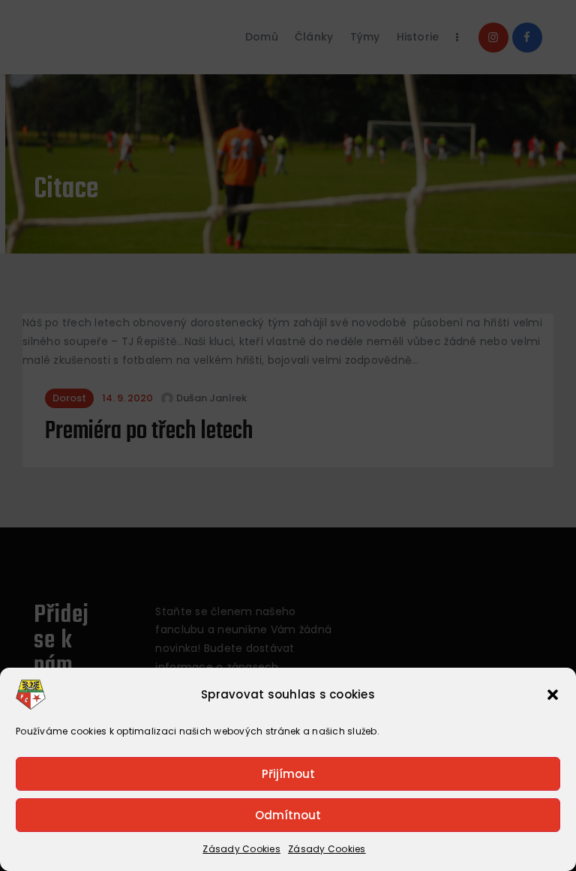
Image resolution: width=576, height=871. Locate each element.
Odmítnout (288, 815)
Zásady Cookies (241, 848)
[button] (552, 694)
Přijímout (288, 774)
